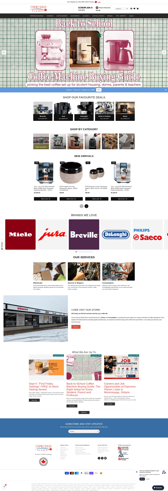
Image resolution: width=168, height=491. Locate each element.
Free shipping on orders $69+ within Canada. (80, 2)
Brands (109, 16)
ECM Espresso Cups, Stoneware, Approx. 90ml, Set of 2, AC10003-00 (96, 188)
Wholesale (63, 454)
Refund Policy (79, 450)
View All (98, 10)
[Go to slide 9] (88, 251)
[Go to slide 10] (90, 251)
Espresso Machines (36, 16)
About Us (63, 447)
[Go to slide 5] (87, 85)
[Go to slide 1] (80, 85)
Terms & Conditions (80, 449)
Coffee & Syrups (98, 16)
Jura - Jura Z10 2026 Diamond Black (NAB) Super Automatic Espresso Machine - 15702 (44, 188)
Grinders (50, 16)
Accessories (75, 16)
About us (76, 327)
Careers (62, 458)
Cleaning (86, 16)
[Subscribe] (98, 431)
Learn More (81, 10)
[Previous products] (81, 206)
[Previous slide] (4, 52)
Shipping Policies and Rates (83, 454)
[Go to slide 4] (85, 85)
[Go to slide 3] (79, 251)
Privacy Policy (79, 447)
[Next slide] (164, 52)
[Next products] (86, 206)
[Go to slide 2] (82, 85)
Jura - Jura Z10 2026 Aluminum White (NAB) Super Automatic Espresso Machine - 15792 (121, 188)
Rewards (62, 457)
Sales (131, 16)
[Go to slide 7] (85, 251)
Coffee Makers (62, 16)
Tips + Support (121, 16)
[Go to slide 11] (91, 251)
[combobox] (121, 9)
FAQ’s (62, 452)
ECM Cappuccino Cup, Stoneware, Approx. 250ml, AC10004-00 (69, 188)
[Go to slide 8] (87, 251)
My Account (63, 455)
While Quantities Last (94, 90)
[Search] (127, 8)
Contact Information (80, 452)
